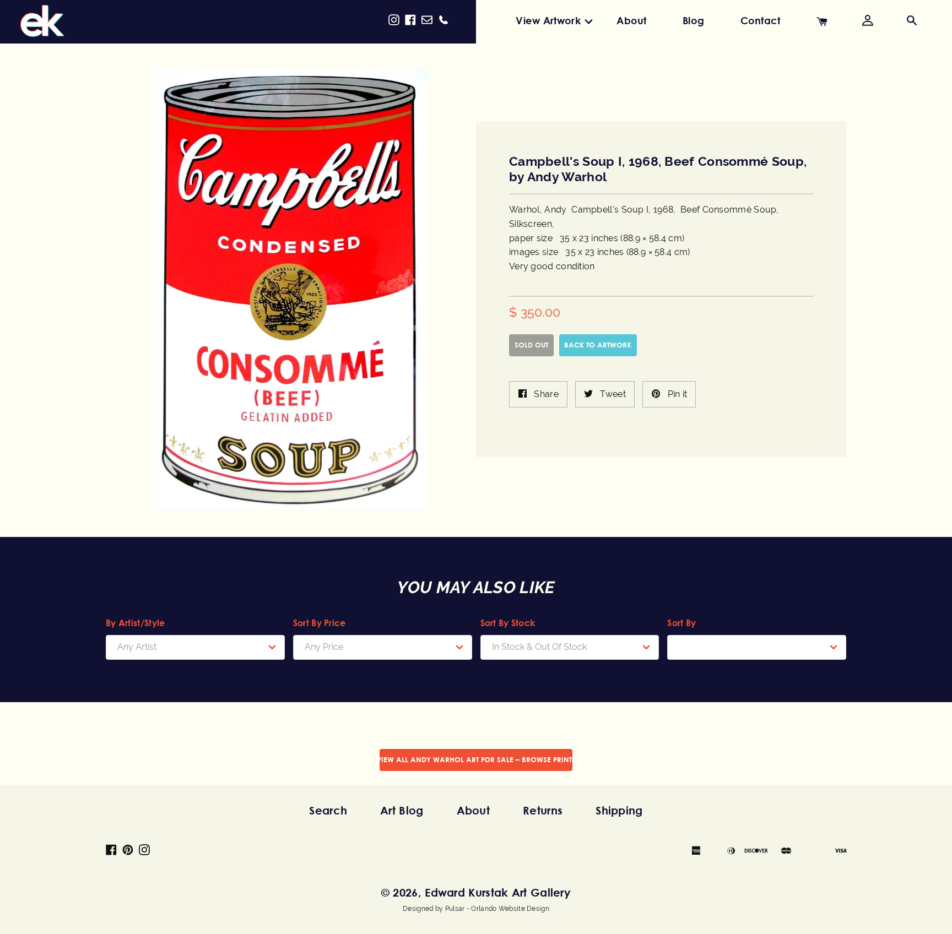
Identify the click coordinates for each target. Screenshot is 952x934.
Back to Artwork (597, 344)
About (631, 20)
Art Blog (401, 810)
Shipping (619, 810)
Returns (542, 810)
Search (328, 810)
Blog (693, 20)
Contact (760, 20)
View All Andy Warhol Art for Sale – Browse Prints (476, 759)
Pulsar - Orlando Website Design (497, 909)
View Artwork (548, 20)
